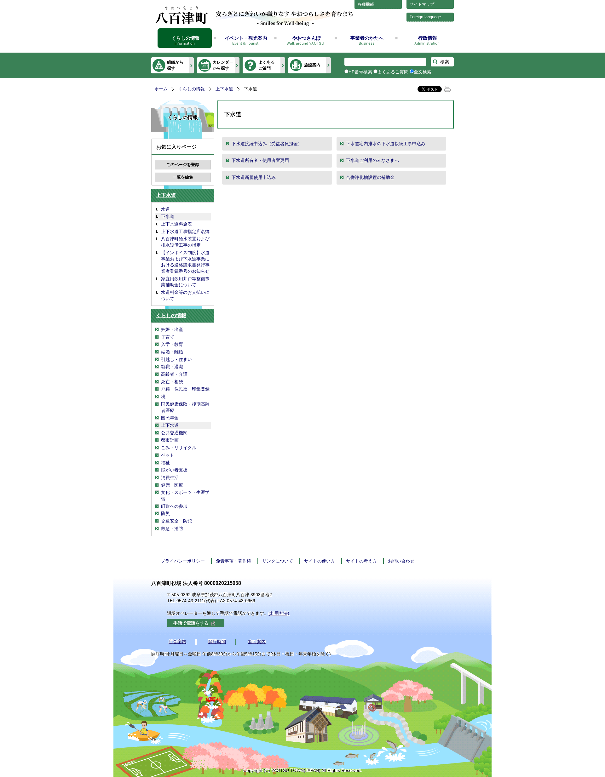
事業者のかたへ (366, 38)
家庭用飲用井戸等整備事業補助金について (185, 282)
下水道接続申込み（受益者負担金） (267, 143)
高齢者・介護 (174, 374)
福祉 (165, 462)
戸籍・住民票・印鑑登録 (185, 388)
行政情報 (427, 38)
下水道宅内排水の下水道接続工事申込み (385, 143)
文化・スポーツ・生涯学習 (185, 495)
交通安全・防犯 (176, 520)
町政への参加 (174, 506)
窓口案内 (257, 641)
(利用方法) (278, 613)
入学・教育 (172, 344)
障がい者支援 (174, 469)
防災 (165, 513)
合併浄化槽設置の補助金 (370, 177)
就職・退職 (172, 366)
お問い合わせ (401, 560)
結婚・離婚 (172, 351)
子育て (167, 337)
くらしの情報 (185, 38)
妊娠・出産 (172, 329)
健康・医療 (172, 485)
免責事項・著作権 (233, 560)
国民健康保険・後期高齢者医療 (185, 407)
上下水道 (224, 88)
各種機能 (366, 4)
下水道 (167, 216)
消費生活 (170, 477)
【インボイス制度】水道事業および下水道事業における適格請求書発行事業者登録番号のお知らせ (185, 262)
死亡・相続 (172, 381)
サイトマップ (422, 4)
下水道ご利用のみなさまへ (372, 160)
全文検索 (422, 71)
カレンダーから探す (223, 65)
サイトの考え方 (361, 560)
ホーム (161, 88)
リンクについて (277, 560)
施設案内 (312, 65)
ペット (167, 455)
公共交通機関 (174, 432)
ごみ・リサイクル (178, 447)
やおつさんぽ (306, 38)
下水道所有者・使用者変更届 (260, 160)
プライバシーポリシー (183, 560)
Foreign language (425, 16)
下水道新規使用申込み (254, 177)
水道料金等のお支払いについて (185, 295)
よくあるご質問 (266, 65)
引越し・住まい (176, 359)
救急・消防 (172, 528)
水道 (165, 209)
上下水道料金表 (176, 223)
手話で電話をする (191, 623)
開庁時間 (217, 641)
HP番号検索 (360, 71)
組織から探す (175, 65)
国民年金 (170, 417)
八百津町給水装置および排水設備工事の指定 (185, 242)
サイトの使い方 (319, 560)
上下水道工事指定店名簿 (185, 231)
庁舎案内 (177, 641)
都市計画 (170, 440)
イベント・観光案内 (246, 38)
